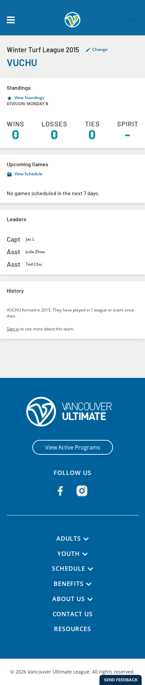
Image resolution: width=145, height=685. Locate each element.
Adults (68, 538)
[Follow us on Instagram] (82, 490)
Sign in (13, 329)
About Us (68, 599)
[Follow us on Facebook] (60, 491)
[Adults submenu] (86, 539)
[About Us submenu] (90, 599)
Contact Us (73, 614)
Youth (68, 553)
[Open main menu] (11, 20)
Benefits (69, 583)
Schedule (68, 568)
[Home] (72, 411)
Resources (72, 629)
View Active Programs (72, 447)
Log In (130, 20)
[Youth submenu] (85, 554)
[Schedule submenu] (90, 569)
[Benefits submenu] (88, 584)
